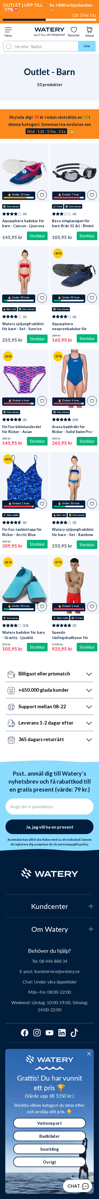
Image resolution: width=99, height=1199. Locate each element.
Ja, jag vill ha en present (49, 826)
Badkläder (49, 1135)
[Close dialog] (89, 1054)
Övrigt (49, 1161)
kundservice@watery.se (56, 971)
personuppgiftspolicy (73, 844)
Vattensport (49, 1122)
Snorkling (49, 1148)
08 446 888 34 (53, 961)
